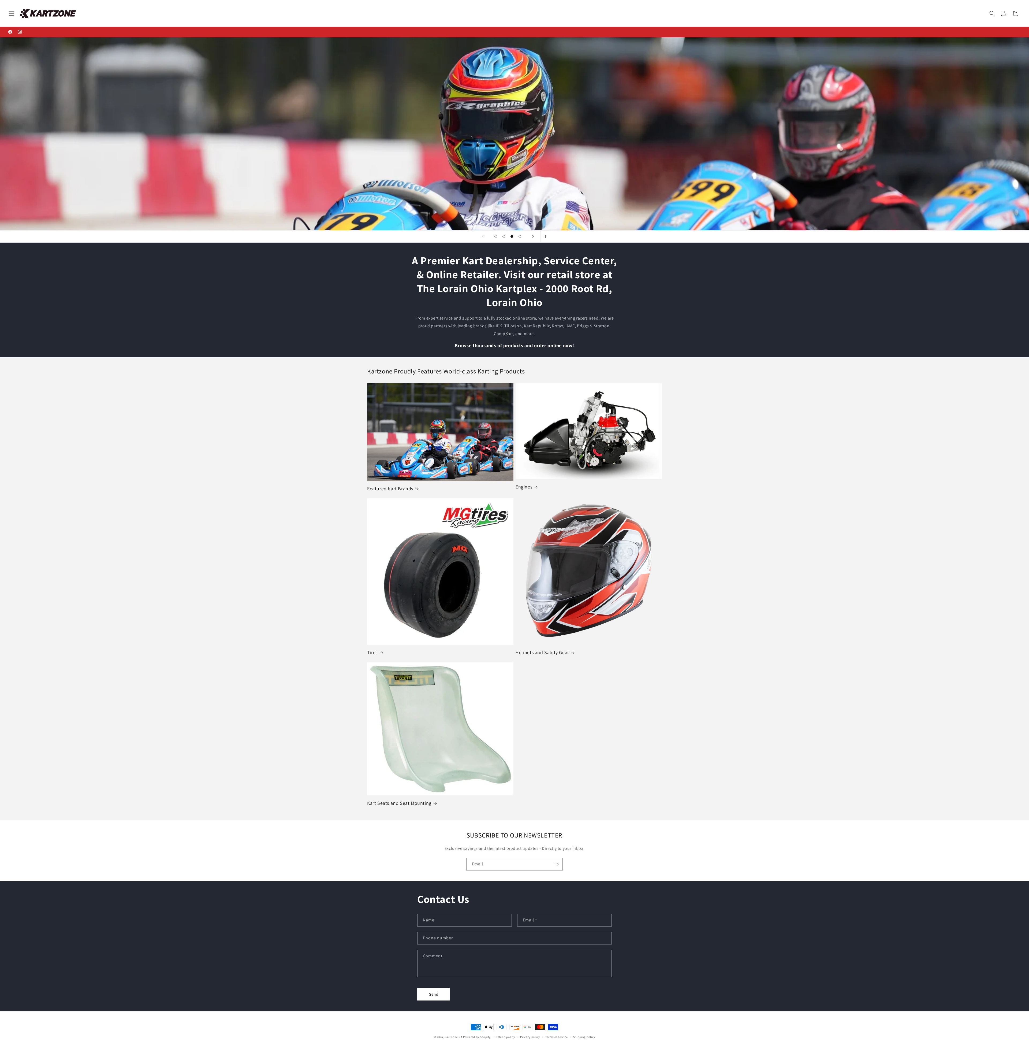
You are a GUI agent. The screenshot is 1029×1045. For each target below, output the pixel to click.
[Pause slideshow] (546, 236)
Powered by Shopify (477, 1037)
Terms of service (556, 1037)
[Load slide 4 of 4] (520, 236)
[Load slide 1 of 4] (496, 236)
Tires (372, 652)
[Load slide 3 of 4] (512, 236)
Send (433, 994)
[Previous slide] (483, 236)
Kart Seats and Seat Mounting (399, 803)
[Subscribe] (556, 864)
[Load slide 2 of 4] (504, 236)
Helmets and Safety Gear (542, 652)
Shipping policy (584, 1037)
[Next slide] (533, 236)
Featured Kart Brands (390, 489)
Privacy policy (530, 1037)
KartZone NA (454, 1037)
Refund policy (505, 1037)
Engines (524, 487)
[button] (11, 13)
